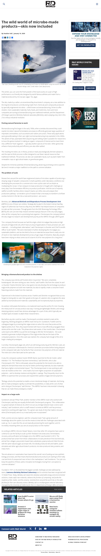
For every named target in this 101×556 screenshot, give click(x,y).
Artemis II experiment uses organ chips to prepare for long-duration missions (24, 511)
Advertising (52, 552)
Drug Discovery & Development (79, 537)
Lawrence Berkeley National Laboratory (21, 472)
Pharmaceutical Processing (78, 539)
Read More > (58, 489)
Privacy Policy (44, 552)
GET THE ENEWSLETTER (86, 45)
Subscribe (90, 88)
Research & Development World (50, 4)
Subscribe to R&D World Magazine (47, 537)
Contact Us (39, 542)
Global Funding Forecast (77, 542)
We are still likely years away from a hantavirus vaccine (56, 499)
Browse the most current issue (88, 71)
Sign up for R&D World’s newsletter (48, 539)
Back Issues (78, 88)
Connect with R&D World (14, 529)
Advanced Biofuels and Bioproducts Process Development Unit (36, 201)
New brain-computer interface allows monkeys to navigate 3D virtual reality (56, 511)
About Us (38, 545)
